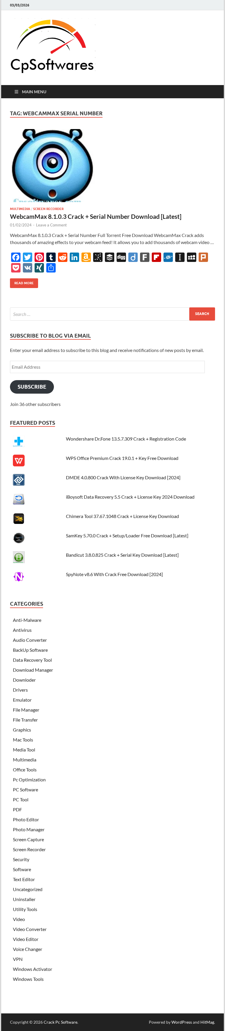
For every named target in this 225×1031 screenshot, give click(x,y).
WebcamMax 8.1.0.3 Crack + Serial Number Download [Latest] (95, 216)
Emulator (22, 699)
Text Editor (24, 879)
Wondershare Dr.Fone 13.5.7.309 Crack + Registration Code (126, 438)
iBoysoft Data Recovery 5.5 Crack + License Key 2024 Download (130, 497)
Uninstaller (24, 899)
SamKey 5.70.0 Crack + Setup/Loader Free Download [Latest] (127, 535)
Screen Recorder (48, 209)
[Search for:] (112, 314)
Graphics (22, 729)
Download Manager (33, 670)
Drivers (20, 690)
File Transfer (25, 719)
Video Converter (30, 929)
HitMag (207, 1022)
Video (19, 919)
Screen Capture (28, 839)
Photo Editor (26, 819)
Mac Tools (23, 739)
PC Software (25, 789)
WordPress (181, 1022)
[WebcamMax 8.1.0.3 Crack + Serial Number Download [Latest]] (112, 168)
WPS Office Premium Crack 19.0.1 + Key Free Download (122, 458)
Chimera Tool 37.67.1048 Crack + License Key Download (122, 516)
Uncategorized (27, 889)
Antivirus (22, 630)
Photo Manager (29, 829)
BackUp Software (30, 650)
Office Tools (25, 769)
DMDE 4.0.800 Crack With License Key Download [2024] (123, 477)
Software (22, 869)
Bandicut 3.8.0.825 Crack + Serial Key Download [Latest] (122, 555)
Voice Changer (27, 949)
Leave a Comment (51, 225)
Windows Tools (28, 979)
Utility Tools (25, 909)
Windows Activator (32, 969)
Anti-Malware (27, 620)
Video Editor (25, 939)
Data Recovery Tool (32, 660)
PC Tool (20, 799)
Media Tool (24, 749)
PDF (17, 809)
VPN (18, 959)
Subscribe (32, 387)
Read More (22, 281)
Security (21, 859)
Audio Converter (30, 640)
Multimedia (20, 209)
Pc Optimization (29, 779)
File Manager (26, 709)
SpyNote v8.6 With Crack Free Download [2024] (114, 574)
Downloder (24, 680)
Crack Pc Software (60, 1022)
